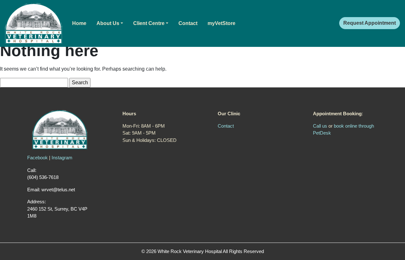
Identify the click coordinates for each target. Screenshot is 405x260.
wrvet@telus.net (58, 189)
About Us (108, 23)
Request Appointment (369, 23)
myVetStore (221, 23)
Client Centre (149, 23)
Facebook (37, 157)
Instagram (62, 157)
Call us (320, 126)
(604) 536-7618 (43, 177)
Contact (187, 23)
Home (79, 23)
